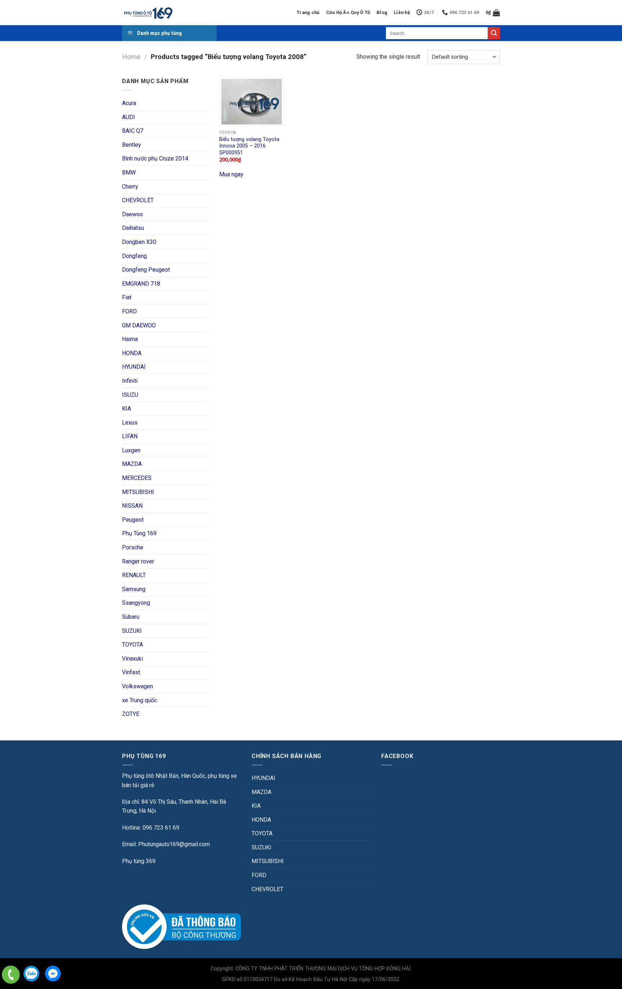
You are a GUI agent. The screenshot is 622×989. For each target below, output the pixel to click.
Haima (130, 339)
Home (131, 56)
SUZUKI (132, 630)
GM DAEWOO (139, 325)
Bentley (131, 144)
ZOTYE (130, 714)
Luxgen (131, 450)
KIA (126, 408)
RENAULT (134, 575)
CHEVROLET (138, 200)
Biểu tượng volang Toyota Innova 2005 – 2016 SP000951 (249, 146)
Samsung (133, 589)
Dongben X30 (139, 242)
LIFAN (130, 436)
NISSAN (132, 505)
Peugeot (133, 519)
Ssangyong (136, 602)
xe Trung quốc (139, 700)
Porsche (132, 547)
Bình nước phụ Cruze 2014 (155, 158)
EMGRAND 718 (141, 283)
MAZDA (132, 464)
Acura (129, 103)
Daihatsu (133, 227)
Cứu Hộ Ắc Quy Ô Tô (348, 12)
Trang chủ (308, 12)
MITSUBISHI (138, 492)
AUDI (128, 117)
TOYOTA (132, 644)
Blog (382, 12)
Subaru (130, 616)
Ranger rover (138, 561)
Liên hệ (402, 12)
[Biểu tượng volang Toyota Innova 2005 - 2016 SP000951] (251, 101)
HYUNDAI (134, 366)
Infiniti (130, 380)
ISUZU (130, 394)
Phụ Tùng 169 (139, 533)
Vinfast (131, 672)
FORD (129, 311)
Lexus (130, 422)
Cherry (130, 186)
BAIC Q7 (132, 130)
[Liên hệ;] (11, 975)
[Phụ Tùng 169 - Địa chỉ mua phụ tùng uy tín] (147, 13)
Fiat (126, 297)
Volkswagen (137, 686)
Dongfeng (134, 256)
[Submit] (494, 33)
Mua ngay (231, 174)
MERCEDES (137, 478)
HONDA (131, 353)
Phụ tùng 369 (139, 861)
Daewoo (132, 214)
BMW (129, 172)
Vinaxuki (132, 658)
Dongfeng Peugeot (146, 269)
